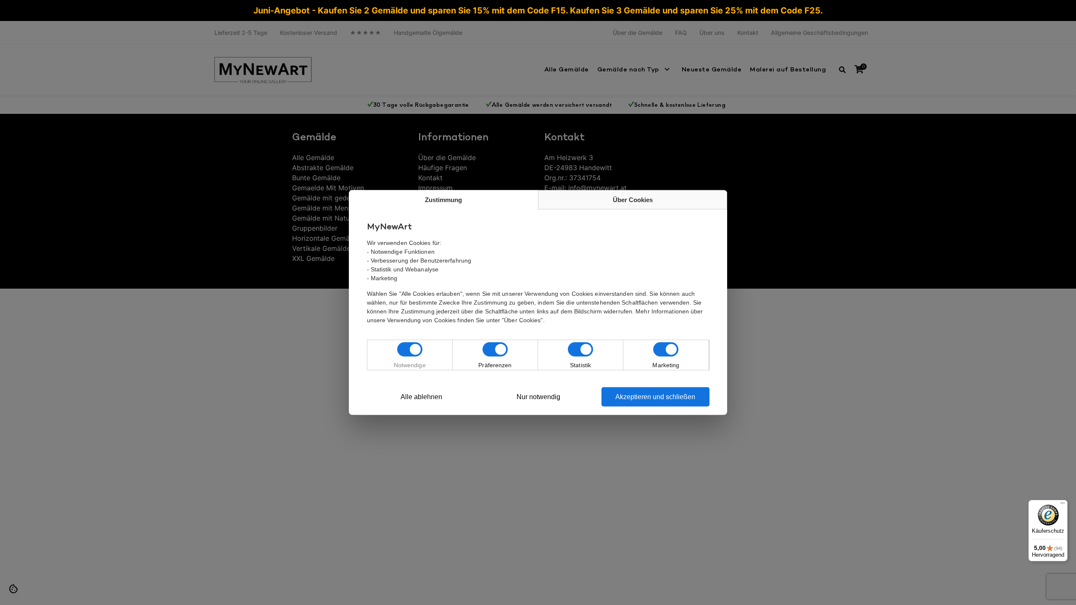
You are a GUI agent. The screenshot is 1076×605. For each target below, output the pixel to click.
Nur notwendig (538, 396)
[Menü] (1063, 505)
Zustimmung (443, 199)
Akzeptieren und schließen (655, 396)
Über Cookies (633, 199)
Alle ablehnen (421, 396)
